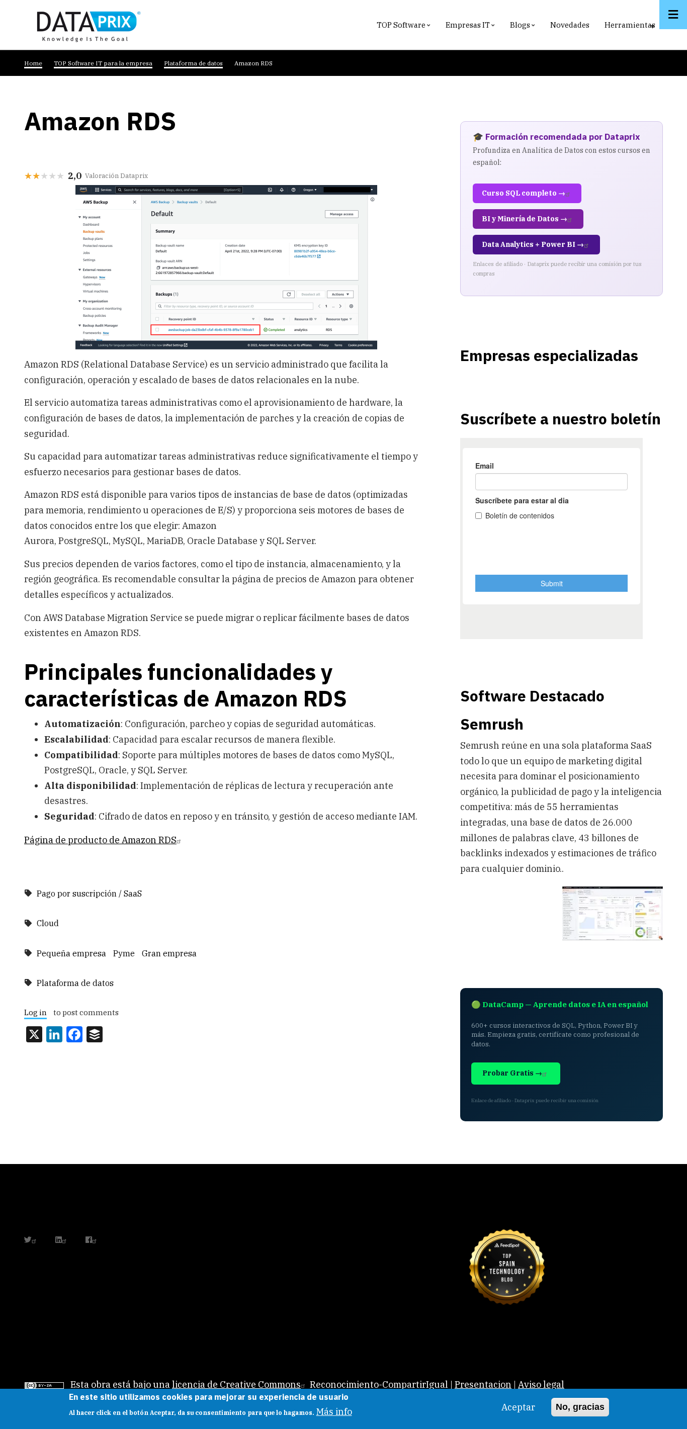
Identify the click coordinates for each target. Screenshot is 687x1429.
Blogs (524, 27)
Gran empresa (169, 953)
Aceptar (518, 1407)
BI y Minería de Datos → (524, 218)
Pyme (124, 953)
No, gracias (580, 1407)
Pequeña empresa (71, 953)
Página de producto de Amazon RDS (100, 840)
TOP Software (405, 27)
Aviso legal (541, 1384)
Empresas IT (471, 27)
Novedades (569, 25)
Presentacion (483, 1384)
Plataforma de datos (75, 983)
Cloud (48, 923)
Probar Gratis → (512, 1073)
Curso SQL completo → (523, 193)
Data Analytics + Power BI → (533, 244)
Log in (35, 1013)
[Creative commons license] (44, 1384)
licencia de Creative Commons (236, 1384)
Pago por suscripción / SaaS (89, 893)
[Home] (86, 24)
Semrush (492, 724)
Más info (334, 1411)
